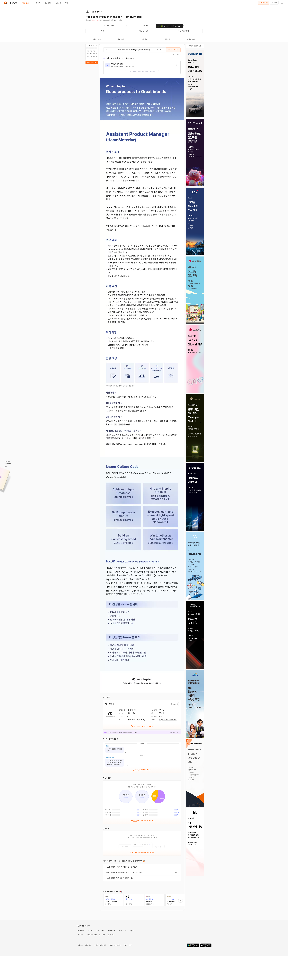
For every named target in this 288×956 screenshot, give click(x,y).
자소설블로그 (100, 931)
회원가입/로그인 (263, 2)
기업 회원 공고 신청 (195, 46)
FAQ (125, 945)
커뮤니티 (68, 3)
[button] (142, 67)
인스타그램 (123, 931)
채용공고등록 (92, 935)
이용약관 (88, 945)
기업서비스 (274, 2)
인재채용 (79, 945)
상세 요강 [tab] (120, 39)
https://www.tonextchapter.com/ (171, 720)
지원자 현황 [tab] (191, 39)
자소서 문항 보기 (173, 49)
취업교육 (58, 3)
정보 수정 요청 (174, 732)
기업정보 (47, 3)
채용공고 (25, 3)
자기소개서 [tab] (97, 39)
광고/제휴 (111, 935)
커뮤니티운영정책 (115, 945)
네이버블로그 (112, 931)
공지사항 (90, 931)
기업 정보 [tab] (144, 39)
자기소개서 (36, 3)
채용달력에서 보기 (91, 62)
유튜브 (132, 931)
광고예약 (102, 935)
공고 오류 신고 (177, 54)
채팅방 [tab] (167, 39)
